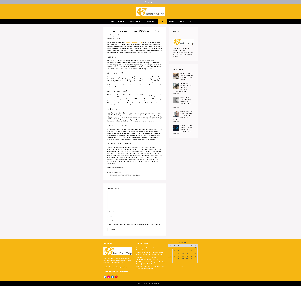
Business (121, 21)
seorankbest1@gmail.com (120, 267)
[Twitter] (155, 2)
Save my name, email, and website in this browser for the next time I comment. (135, 224)
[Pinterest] (151, 2)
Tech (161, 21)
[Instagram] (148, 2)
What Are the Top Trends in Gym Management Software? (123, 174)
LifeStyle (150, 21)
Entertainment (135, 21)
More (182, 21)
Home (112, 21)
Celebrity (172, 21)
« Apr (182, 266)
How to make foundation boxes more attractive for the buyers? (124, 175)
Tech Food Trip (178, 48)
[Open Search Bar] (190, 21)
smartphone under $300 (134, 42)
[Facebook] (145, 2)
